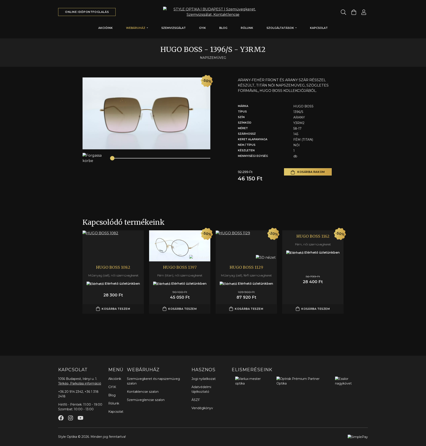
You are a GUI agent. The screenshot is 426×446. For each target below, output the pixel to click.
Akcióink (105, 28)
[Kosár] (353, 12)
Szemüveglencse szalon (146, 400)
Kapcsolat (319, 28)
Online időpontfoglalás (87, 12)
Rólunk (247, 28)
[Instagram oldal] (70, 417)
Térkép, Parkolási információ (79, 383)
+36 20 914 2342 (70, 392)
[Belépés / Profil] (363, 12)
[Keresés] (343, 12)
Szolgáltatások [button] (280, 28)
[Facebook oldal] (61, 418)
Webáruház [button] (136, 28)
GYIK (202, 28)
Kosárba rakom (310, 172)
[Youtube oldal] (80, 417)
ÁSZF (195, 400)
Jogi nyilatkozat (203, 379)
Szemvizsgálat (173, 28)
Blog (223, 28)
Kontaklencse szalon (143, 392)
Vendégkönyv (202, 408)
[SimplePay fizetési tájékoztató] (358, 437)
